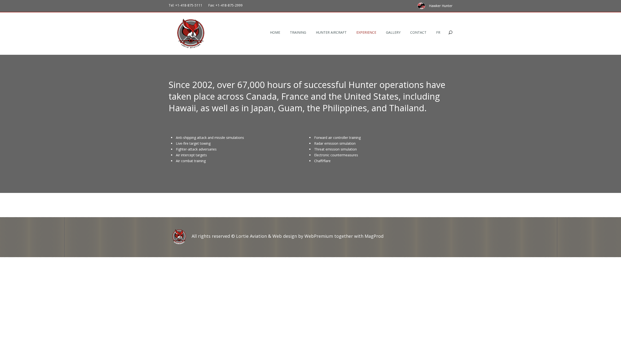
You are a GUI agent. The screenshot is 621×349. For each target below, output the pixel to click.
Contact (418, 32)
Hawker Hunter (440, 5)
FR (438, 32)
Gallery (393, 32)
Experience (366, 32)
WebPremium (318, 236)
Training (298, 32)
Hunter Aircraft (331, 32)
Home (275, 32)
